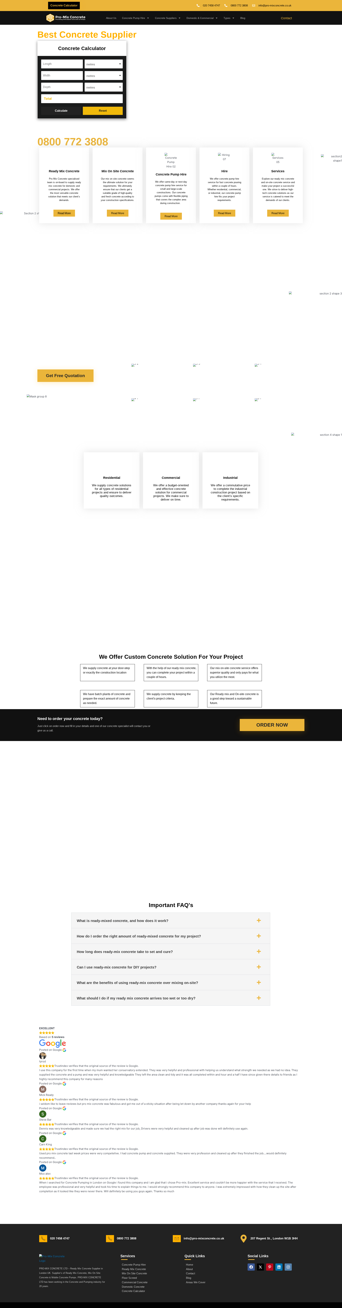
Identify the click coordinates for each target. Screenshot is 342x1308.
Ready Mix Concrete (64, 171)
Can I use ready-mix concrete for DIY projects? (116, 967)
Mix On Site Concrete (118, 171)
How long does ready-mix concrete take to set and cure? (125, 952)
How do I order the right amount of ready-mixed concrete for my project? (139, 936)
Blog (242, 18)
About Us (111, 18)
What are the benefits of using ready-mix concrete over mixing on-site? (137, 983)
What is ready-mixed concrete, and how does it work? (122, 921)
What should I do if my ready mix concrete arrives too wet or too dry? (136, 998)
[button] (170, 920)
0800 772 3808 (72, 142)
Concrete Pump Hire (133, 18)
